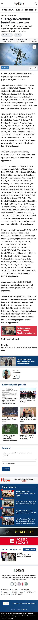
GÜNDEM (19, 10)
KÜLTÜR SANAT (31, 592)
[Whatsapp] (26, 584)
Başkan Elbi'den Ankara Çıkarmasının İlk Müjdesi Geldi (28, 419)
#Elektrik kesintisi (7, 35)
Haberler (4, 15)
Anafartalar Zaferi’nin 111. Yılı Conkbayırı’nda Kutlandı (27, 400)
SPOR (21, 592)
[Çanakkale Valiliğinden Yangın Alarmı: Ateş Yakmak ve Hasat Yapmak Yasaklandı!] (10, 392)
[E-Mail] (14, 377)
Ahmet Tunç (17, 373)
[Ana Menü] (2, 4)
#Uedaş (18, 35)
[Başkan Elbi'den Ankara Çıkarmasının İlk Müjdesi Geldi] (28, 412)
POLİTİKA (6, 592)
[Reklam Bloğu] (19, 480)
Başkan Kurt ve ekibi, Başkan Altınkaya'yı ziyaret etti (27, 437)
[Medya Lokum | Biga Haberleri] (19, 4)
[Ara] (36, 4)
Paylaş (6, 67)
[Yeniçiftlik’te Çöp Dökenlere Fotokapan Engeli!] (10, 412)
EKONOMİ (29, 10)
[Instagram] (19, 584)
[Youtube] (22, 584)
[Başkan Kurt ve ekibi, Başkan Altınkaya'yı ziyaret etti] (28, 429)
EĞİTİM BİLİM (25, 590)
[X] (15, 584)
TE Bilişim (24, 609)
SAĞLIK (14, 592)
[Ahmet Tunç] (6, 374)
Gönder (6, 469)
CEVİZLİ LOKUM (7, 10)
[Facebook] (17, 377)
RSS (6, 603)
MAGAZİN (6, 594)
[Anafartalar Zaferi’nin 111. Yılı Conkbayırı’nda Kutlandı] (28, 392)
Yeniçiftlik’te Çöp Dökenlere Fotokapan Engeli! (9, 419)
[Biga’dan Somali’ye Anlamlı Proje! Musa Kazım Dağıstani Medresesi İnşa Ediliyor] (10, 429)
